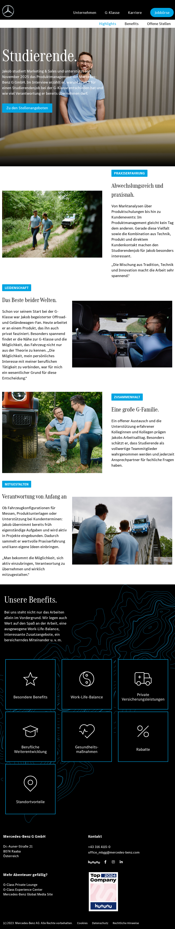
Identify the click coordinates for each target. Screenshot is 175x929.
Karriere (135, 12)
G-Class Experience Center (22, 889)
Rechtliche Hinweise (126, 923)
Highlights (107, 23)
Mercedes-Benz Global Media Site (28, 894)
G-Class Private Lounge (20, 884)
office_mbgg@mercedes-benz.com (114, 852)
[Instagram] (113, 861)
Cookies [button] (82, 923)
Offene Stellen (159, 23)
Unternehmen (84, 12)
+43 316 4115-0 (99, 847)
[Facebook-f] (105, 861)
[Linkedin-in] (121, 861)
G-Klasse (112, 12)
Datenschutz (100, 923)
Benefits (132, 23)
